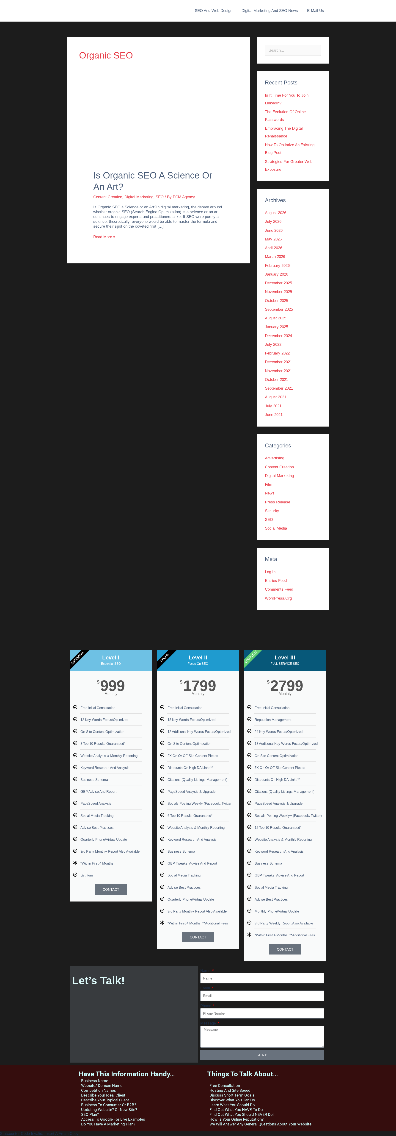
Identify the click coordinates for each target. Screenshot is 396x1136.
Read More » (104, 236)
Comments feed (279, 589)
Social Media (276, 528)
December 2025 (278, 283)
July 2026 (273, 221)
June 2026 (274, 230)
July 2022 (273, 344)
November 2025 (278, 292)
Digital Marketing (138, 197)
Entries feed (276, 580)
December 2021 (278, 362)
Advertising (274, 458)
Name (206, 971)
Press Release (277, 502)
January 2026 (276, 274)
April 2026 (273, 248)
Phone (206, 1006)
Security (272, 511)
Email (205, 988)
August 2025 (275, 318)
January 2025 (276, 327)
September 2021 (279, 388)
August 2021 (275, 397)
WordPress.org (278, 598)
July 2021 (273, 406)
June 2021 (274, 415)
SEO (160, 197)
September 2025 (279, 309)
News (270, 493)
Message (208, 1023)
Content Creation (107, 197)
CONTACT (111, 889)
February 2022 (277, 353)
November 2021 (278, 371)
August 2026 (275, 213)
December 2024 (278, 336)
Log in (270, 572)
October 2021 (276, 379)
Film (268, 484)
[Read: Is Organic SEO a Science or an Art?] (158, 129)
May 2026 (273, 239)
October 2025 (276, 301)
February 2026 (277, 265)
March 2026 (275, 256)
